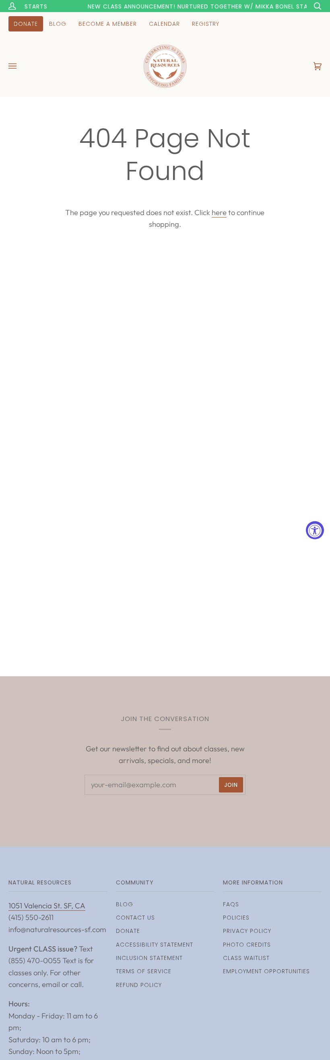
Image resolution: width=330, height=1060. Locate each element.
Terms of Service (143, 971)
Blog (124, 904)
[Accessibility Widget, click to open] (315, 530)
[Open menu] (20, 66)
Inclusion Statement (149, 958)
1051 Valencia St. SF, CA (46, 905)
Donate (128, 931)
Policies (236, 918)
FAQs (231, 904)
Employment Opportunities (266, 971)
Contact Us (135, 918)
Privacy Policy (247, 931)
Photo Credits (247, 945)
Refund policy (139, 985)
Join (231, 785)
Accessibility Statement (154, 945)
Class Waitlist (246, 958)
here (219, 212)
